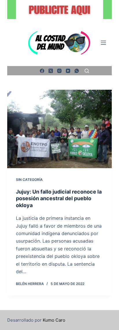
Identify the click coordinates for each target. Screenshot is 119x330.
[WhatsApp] (77, 71)
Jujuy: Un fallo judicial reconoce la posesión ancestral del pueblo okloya (59, 198)
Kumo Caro (54, 320)
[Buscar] (87, 71)
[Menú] (103, 42)
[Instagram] (59, 71)
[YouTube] (68, 71)
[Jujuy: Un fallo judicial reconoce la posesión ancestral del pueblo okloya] (59, 129)
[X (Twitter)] (51, 71)
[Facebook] (42, 71)
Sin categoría (29, 179)
